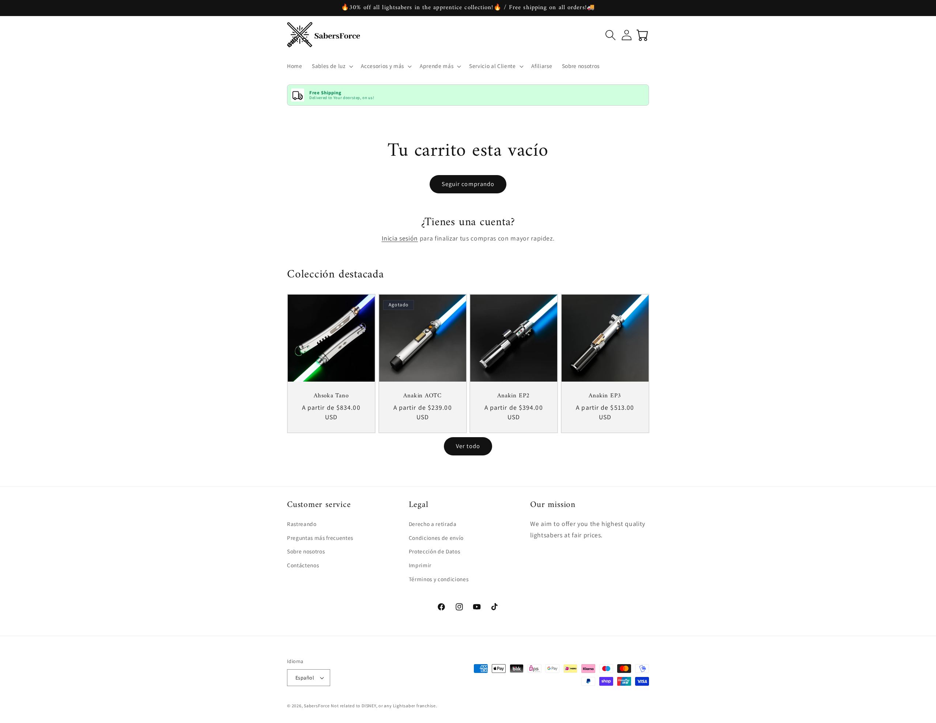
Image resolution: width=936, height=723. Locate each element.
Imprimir (420, 565)
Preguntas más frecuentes (320, 537)
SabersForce (316, 705)
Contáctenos (303, 565)
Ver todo (468, 446)
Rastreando (302, 523)
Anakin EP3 (605, 396)
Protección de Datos (434, 551)
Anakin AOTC (422, 396)
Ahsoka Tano (331, 396)
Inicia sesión (400, 238)
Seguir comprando (468, 184)
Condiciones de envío (436, 537)
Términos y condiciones (439, 579)
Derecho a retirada (433, 523)
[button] (331, 66)
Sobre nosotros (306, 551)
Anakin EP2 (513, 396)
